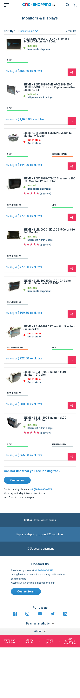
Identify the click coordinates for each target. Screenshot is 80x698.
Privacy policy (49, 641)
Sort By (8, 31)
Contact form (26, 591)
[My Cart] (76, 4)
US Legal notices (29, 641)
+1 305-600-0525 (44, 570)
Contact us (17, 480)
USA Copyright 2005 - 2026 (70, 641)
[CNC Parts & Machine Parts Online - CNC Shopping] (39, 5)
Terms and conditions (9, 641)
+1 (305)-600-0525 (41, 489)
